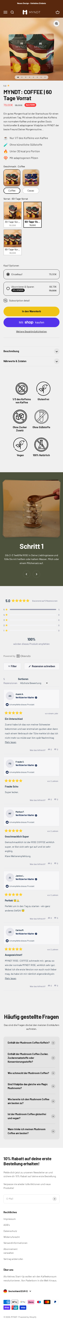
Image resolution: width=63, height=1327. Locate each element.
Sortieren (23, 678)
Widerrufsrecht (12, 1236)
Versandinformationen (15, 1242)
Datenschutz (10, 1230)
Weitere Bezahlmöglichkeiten (31, 331)
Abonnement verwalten (11, 1250)
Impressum (10, 1218)
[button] (31, 609)
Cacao (30, 190)
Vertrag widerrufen (13, 1258)
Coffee (11, 190)
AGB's (7, 1224)
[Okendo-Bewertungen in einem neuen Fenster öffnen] (17, 656)
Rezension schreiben (45, 667)
